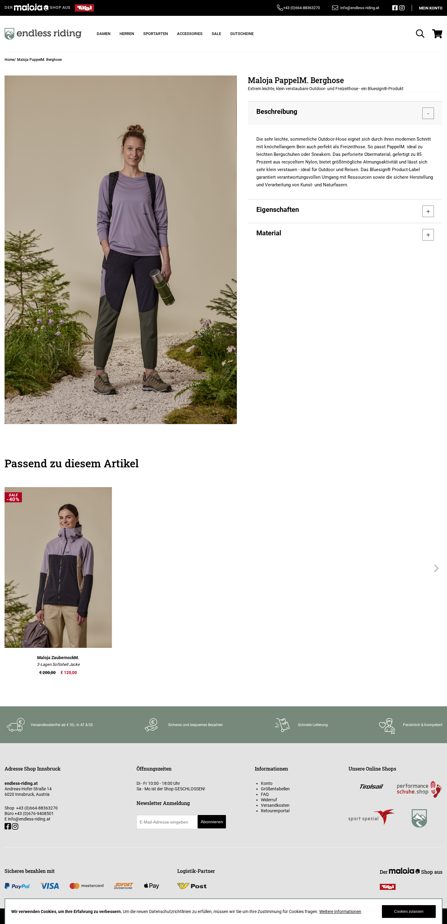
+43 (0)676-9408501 (34, 813)
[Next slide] (436, 569)
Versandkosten (275, 805)
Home (9, 60)
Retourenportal (275, 810)
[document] (223, 911)
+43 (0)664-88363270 (301, 7)
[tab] (345, 113)
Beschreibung (276, 111)
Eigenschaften (277, 209)
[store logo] (43, 34)
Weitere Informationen (340, 911)
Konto (266, 783)
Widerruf (269, 799)
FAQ (265, 794)
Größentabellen (275, 788)
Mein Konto (430, 8)
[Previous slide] (11, 569)
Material (268, 233)
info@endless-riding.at (29, 819)
